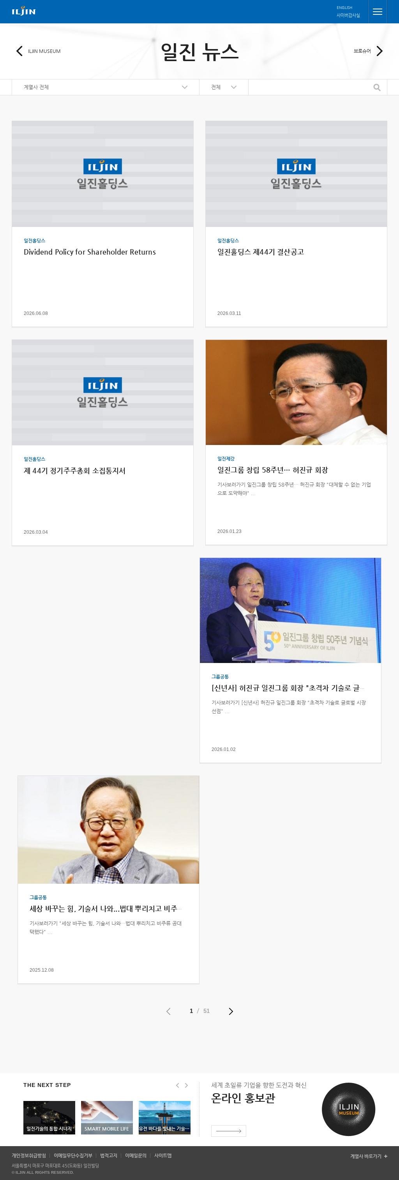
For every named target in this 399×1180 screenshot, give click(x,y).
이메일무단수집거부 (73, 1155)
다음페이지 (231, 1011)
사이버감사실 (348, 15)
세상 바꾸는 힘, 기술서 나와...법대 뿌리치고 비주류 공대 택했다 (125, 908)
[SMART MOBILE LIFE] (107, 1103)
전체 (216, 87)
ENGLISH (344, 8)
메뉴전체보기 (377, 11)
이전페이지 (168, 1011)
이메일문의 (136, 1155)
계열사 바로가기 (365, 1156)
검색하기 (378, 87)
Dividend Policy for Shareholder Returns (90, 252)
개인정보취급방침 (29, 1155)
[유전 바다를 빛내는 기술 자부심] (165, 1103)
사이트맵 (162, 1155)
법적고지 (108, 1155)
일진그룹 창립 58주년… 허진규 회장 (272, 470)
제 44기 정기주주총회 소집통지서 (75, 470)
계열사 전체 (36, 87)
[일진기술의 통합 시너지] (49, 1103)
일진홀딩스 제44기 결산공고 (260, 252)
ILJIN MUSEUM (44, 51)
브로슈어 (362, 51)
